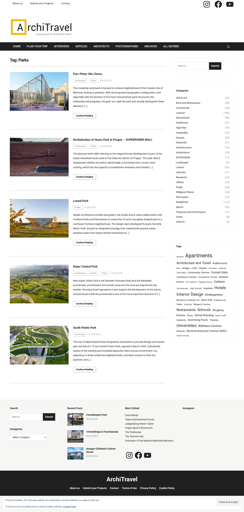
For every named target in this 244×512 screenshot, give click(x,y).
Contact (65, 3)
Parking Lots (220, 300)
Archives (150, 46)
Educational (182, 117)
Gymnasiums (182, 288)
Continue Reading (84, 115)
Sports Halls (220, 315)
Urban (105, 273)
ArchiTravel (122, 479)
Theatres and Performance (191, 212)
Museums (181, 177)
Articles (81, 46)
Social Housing (204, 315)
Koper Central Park (85, 266)
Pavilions (188, 304)
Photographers (127, 46)
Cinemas (222, 268)
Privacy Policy (148, 488)
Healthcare (182, 122)
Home (17, 46)
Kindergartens (214, 294)
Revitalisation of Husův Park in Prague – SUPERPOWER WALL (113, 139)
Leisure (180, 167)
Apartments (198, 256)
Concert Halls (219, 272)
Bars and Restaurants (188, 102)
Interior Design (189, 294)
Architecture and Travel (193, 263)
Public (93, 80)
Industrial (181, 142)
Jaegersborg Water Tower (139, 423)
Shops (190, 315)
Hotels (220, 287)
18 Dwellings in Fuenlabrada (102, 431)
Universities (186, 325)
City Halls (181, 272)
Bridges (186, 268)
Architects (101, 46)
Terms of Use (129, 488)
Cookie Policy (167, 488)
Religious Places (185, 192)
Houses (180, 137)
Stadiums (181, 320)
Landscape (80, 80)
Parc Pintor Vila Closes (87, 74)
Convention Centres (207, 277)
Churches (212, 268)
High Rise (181, 127)
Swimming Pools (198, 320)
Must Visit (206, 300)
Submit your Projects (41, 3)
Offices (180, 182)
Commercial (182, 107)
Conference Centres (186, 277)
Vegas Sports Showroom (139, 427)
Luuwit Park (80, 201)
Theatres (214, 320)
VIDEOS (180, 221)
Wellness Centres (209, 326)
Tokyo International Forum (139, 419)
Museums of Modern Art (188, 300)
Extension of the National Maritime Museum (149, 440)
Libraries (181, 172)
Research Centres (202, 304)
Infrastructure (183, 147)
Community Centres (198, 272)
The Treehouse (133, 432)
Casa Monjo (131, 415)
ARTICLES (181, 97)
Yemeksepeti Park (96, 414)
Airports (180, 257)
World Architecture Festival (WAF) (206, 331)
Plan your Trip (37, 46)
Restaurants (186, 310)
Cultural (180, 112)
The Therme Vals (134, 436)
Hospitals (208, 288)
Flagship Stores (205, 282)
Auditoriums (220, 263)
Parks (179, 304)
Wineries (180, 331)
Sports (179, 207)
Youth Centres (182, 336)
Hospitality (182, 132)
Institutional (182, 152)
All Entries (171, 46)
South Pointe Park (84, 327)
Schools (204, 309)
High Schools (196, 288)
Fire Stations (191, 282)
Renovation (182, 197)
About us (17, 3)
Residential (182, 202)
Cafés (194, 268)
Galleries (219, 281)
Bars (178, 268)
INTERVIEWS (183, 157)
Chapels (203, 268)
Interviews (61, 46)
